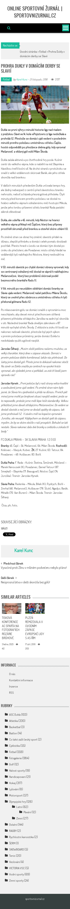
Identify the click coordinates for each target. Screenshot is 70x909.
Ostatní (13, 824)
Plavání (27, 812)
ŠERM (12, 843)
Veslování (14, 862)
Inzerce (13, 686)
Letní (19, 807)
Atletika (13, 721)
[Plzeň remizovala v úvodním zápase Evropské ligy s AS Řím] (35, 608)
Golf (11, 764)
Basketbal (14, 727)
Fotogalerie (15, 758)
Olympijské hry (17, 801)
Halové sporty (17, 770)
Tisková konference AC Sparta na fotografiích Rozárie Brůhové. (10, 628)
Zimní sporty (16, 880)
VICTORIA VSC (17, 868)
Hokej (12, 783)
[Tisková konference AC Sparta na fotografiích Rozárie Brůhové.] (11, 608)
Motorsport (16, 795)
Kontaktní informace (21, 680)
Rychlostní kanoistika (21, 837)
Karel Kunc (21, 79)
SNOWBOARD (16, 849)
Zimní (19, 818)
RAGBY (13, 831)
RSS (11, 692)
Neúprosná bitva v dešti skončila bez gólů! (25, 582)
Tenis (12, 856)
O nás (12, 674)
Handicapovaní (17, 777)
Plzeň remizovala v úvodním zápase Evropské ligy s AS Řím (34, 628)
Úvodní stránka (28, 51)
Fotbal (42, 51)
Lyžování (14, 789)
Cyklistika (14, 746)
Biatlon (13, 733)
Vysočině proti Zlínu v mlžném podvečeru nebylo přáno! (34, 568)
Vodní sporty (16, 874)
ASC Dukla (15, 714)
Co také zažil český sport (23, 739)
